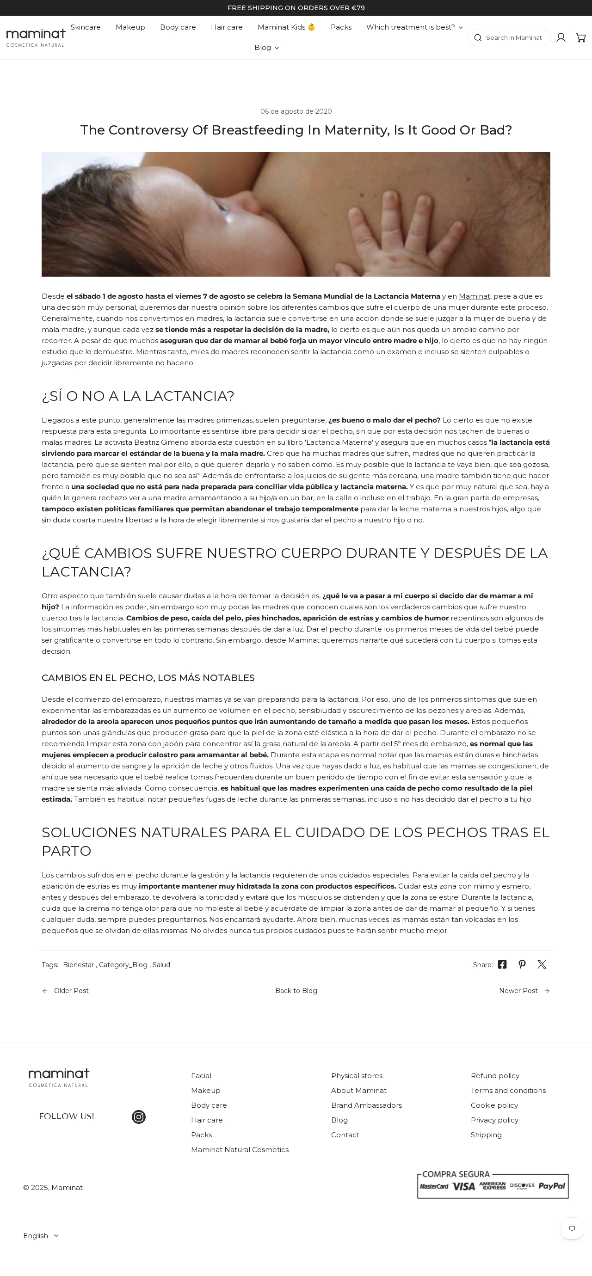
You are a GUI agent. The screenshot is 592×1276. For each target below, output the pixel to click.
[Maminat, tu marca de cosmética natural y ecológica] (36, 38)
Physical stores (356, 1075)
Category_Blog (123, 965)
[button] (581, 37)
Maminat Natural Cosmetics (240, 1149)
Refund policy (495, 1075)
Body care (209, 1105)
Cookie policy (494, 1105)
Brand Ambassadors (366, 1105)
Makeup (206, 1090)
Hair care (207, 1120)
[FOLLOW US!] (100, 1083)
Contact (345, 1134)
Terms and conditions (508, 1090)
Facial (201, 1075)
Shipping (486, 1134)
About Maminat (359, 1090)
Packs (201, 1134)
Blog (339, 1120)
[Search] (509, 37)
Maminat (474, 296)
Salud (161, 965)
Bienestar (78, 965)
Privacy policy (494, 1120)
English (35, 1235)
